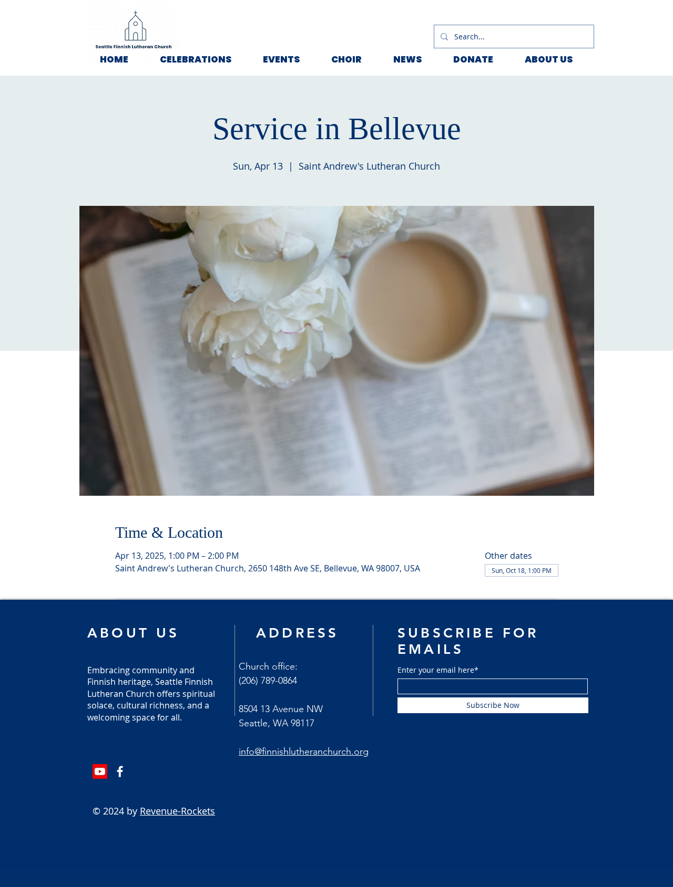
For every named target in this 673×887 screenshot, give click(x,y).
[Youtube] (100, 771)
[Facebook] (120, 771)
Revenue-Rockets (177, 811)
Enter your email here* (437, 670)
